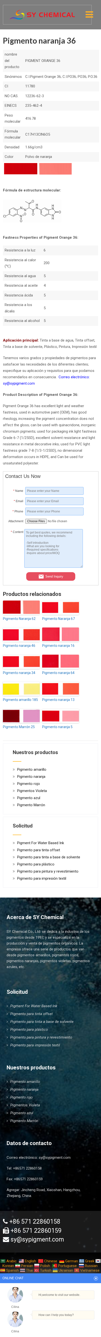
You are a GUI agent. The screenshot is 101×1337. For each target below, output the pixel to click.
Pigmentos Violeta (32, 791)
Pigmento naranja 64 (58, 673)
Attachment (15, 521)
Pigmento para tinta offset (38, 850)
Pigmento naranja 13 (58, 700)
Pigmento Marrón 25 (19, 727)
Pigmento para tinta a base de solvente (48, 857)
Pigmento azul (28, 798)
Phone (18, 511)
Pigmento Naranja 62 (19, 619)
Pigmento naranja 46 (19, 646)
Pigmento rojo (28, 783)
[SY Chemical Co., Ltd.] (42, 12)
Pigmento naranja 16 (58, 646)
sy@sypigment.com (55, 1157)
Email (18, 501)
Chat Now (48, 1325)
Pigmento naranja (31, 776)
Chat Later (72, 1326)
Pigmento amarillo (31, 769)
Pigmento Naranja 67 (58, 619)
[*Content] (14, 566)
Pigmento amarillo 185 (20, 700)
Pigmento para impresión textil (41, 878)
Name (18, 491)
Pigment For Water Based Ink (40, 843)
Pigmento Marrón (31, 805)
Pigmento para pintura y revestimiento (47, 871)
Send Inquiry (54, 576)
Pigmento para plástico (35, 864)
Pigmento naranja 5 (57, 727)
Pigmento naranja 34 (19, 673)
